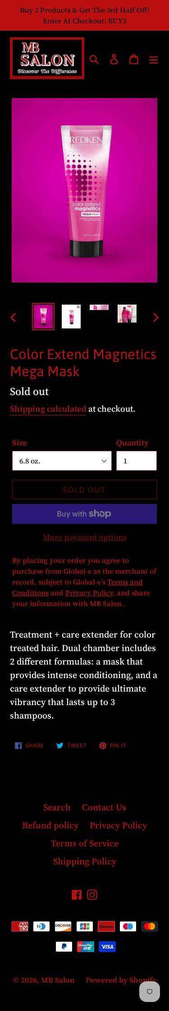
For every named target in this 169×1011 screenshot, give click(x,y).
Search (57, 807)
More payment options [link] (85, 537)
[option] (43, 317)
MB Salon (59, 980)
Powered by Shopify (121, 980)
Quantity (132, 442)
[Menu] (154, 58)
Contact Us (104, 807)
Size (19, 442)
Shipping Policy (84, 861)
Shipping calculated (48, 408)
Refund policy (50, 825)
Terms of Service (85, 843)
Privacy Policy (118, 825)
